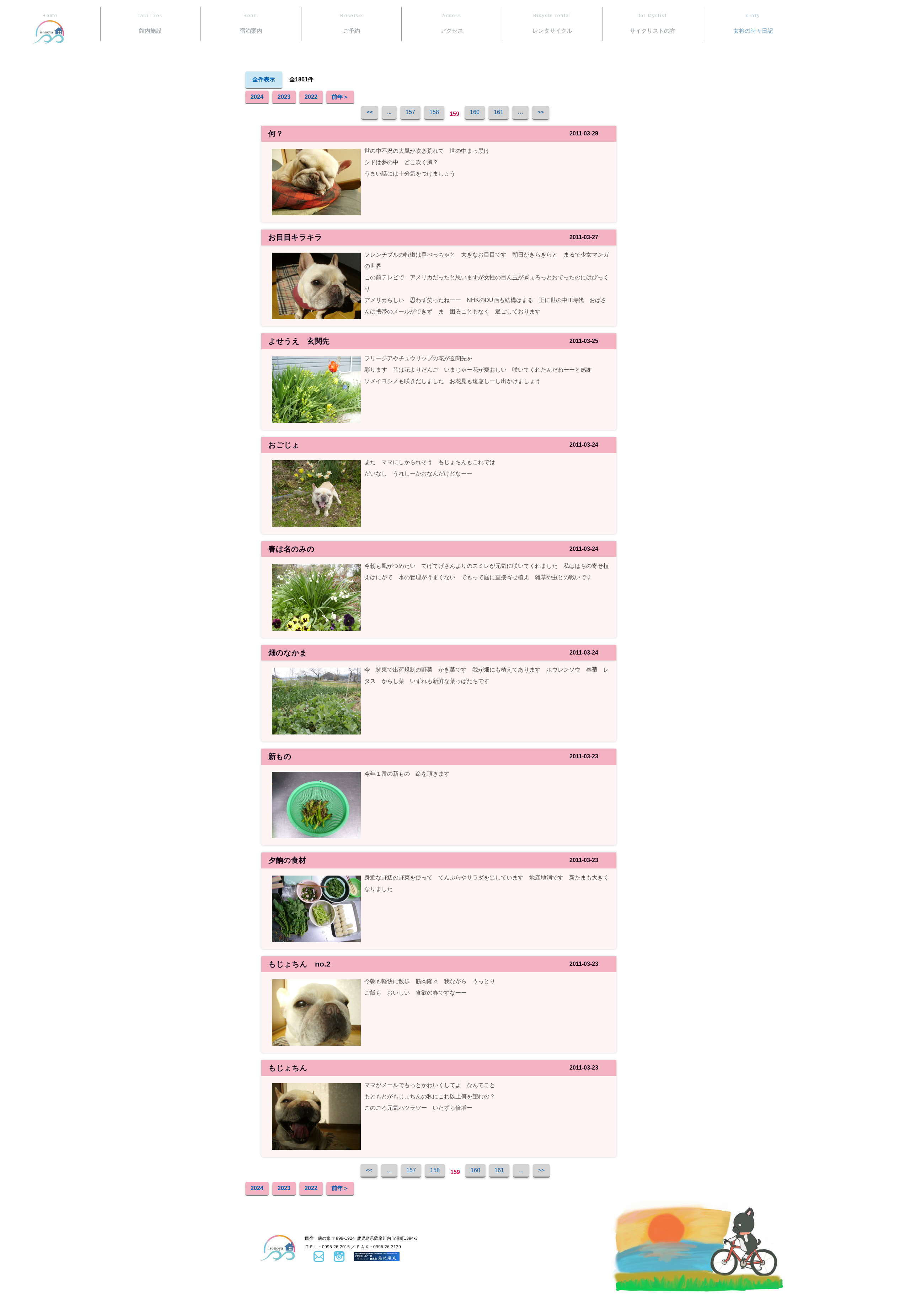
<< (369, 112)
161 (498, 112)
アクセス (451, 23)
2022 (311, 97)
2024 (257, 97)
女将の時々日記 (753, 23)
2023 (284, 97)
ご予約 (351, 23)
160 (475, 112)
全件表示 (263, 79)
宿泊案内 (251, 23)
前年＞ (340, 97)
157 (410, 112)
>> (540, 112)
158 (434, 112)
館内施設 (150, 23)
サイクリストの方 (652, 23)
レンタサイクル (552, 23)
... (389, 112)
